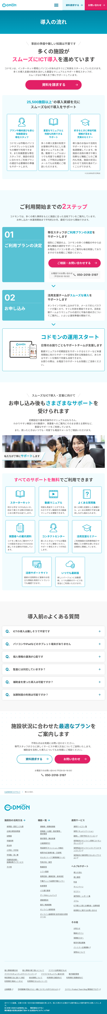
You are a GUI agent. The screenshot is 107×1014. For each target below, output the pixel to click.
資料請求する (72, 5)
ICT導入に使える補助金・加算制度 (87, 906)
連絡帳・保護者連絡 (47, 826)
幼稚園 (9, 836)
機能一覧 (42, 820)
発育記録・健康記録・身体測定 (52, 876)
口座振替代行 (45, 843)
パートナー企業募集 (81, 947)
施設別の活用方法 (13, 820)
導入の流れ (78, 872)
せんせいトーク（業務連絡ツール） (52, 857)
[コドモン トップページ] (17, 807)
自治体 (9, 845)
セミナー (77, 891)
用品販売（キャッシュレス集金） (52, 848)
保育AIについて (79, 952)
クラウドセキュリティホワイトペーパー (19, 974)
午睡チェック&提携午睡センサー (52, 881)
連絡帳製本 (44, 900)
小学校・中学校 (12, 850)
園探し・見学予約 (84, 836)
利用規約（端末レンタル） (13, 981)
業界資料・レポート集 (82, 896)
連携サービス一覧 (80, 826)
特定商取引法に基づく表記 (14, 978)
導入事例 (77, 877)
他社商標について (35, 978)
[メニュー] (56, 5)
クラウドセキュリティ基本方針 (52, 974)
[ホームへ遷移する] (9, 5)
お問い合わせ (72, 759)
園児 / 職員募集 (46, 905)
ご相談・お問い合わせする (74, 263)
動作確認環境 (74, 974)
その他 (9, 867)
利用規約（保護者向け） (74, 978)
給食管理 (43, 886)
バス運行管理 (45, 890)
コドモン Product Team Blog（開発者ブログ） (82, 989)
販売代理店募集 (79, 943)
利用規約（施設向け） (54, 978)
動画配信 (43, 867)
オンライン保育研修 (47, 909)
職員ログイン (79, 933)
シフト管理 (44, 872)
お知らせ (77, 928)
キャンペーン (78, 887)
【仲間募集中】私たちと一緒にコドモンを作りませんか (38, 989)
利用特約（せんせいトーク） (37, 981)
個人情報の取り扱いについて (33, 970)
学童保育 (10, 841)
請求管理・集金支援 (47, 838)
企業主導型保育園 (13, 831)
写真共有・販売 (46, 862)
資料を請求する (53, 85)
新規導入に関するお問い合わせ (85, 910)
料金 (75, 882)
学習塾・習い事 (12, 855)
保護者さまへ (79, 938)
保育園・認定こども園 (15, 826)
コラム (76, 901)
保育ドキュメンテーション (84, 831)
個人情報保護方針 (11, 970)
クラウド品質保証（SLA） (57, 970)
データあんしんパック (48, 895)
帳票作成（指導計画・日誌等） (51, 853)
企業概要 (7, 989)
